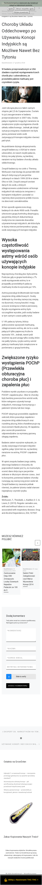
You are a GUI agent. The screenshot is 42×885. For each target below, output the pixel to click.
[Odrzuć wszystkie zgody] (39, 8)
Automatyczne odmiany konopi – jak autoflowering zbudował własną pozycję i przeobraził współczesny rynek (18, 784)
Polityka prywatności (21, 12)
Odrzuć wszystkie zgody (25, 9)
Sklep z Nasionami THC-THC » (23, 880)
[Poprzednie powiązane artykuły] (32, 542)
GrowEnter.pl (17, 873)
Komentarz (14, 631)
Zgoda (10, 9)
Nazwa (11, 649)
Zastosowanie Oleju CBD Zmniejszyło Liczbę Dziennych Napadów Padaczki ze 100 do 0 (11, 581)
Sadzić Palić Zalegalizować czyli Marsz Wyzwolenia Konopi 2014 (29, 579)
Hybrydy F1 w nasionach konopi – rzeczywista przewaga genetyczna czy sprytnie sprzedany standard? (19, 775)
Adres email (15, 658)
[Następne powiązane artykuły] (37, 542)
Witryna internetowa (20, 667)
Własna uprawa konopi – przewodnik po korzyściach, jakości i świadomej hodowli (18, 791)
